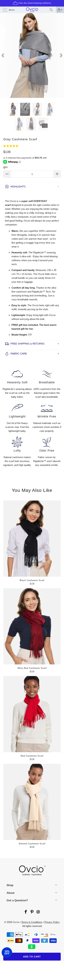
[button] (10, 146)
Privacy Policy (52, 922)
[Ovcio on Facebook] (25, 912)
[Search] (52, 9)
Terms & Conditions (31, 922)
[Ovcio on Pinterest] (31, 912)
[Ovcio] (32, 10)
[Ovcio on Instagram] (38, 912)
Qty (5, 167)
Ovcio (16, 922)
